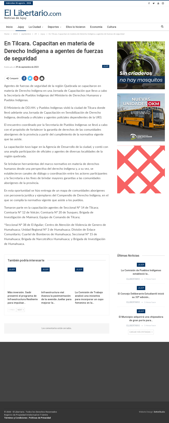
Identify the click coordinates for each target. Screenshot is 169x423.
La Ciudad (35, 26)
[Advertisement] (141, 224)
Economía (96, 26)
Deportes (53, 26)
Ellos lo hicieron (75, 26)
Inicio (9, 26)
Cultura (111, 26)
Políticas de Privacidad (40, 418)
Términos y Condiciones (15, 418)
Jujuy (20, 26)
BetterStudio (159, 412)
